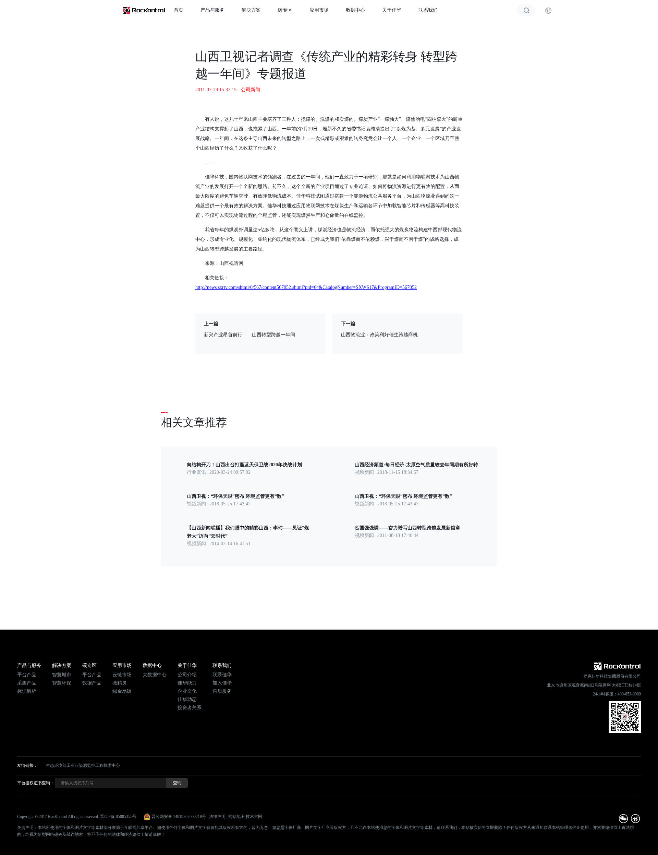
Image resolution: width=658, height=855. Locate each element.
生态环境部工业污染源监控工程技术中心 (83, 765)
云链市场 (122, 674)
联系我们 (428, 10)
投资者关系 (190, 707)
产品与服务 (212, 10)
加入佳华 (222, 683)
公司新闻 (250, 89)
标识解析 (26, 691)
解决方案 (251, 10)
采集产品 (26, 683)
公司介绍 (187, 674)
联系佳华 (222, 674)
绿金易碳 (122, 691)
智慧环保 (61, 683)
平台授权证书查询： (35, 783)
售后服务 (222, 691)
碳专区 (285, 10)
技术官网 (254, 816)
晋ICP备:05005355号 (118, 816)
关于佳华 (391, 10)
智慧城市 (61, 674)
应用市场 (319, 10)
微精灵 (119, 683)
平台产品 (26, 674)
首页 (178, 10)
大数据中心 (155, 674)
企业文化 (187, 691)
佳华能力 (187, 683)
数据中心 (355, 10)
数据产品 (91, 683)
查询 (177, 783)
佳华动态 (187, 699)
